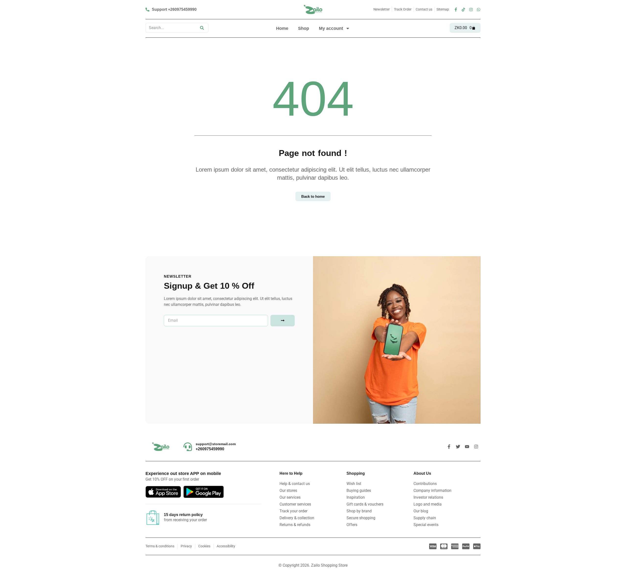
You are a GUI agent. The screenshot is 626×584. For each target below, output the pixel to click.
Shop (303, 28)
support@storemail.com (216, 444)
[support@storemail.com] (187, 446)
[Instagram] (471, 9)
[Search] (202, 28)
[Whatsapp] (479, 9)
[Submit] (282, 320)
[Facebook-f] (456, 9)
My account (331, 28)
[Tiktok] (463, 9)
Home (282, 28)
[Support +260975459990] (171, 9)
